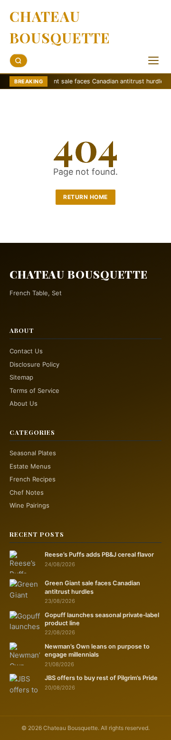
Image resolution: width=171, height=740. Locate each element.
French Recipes (33, 479)
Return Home (85, 196)
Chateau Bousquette (60, 27)
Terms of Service (34, 390)
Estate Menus (30, 466)
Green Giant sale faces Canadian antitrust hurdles (80, 81)
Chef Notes (27, 492)
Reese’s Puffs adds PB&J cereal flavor (99, 554)
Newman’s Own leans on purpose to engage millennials (97, 650)
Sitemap (21, 377)
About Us (24, 403)
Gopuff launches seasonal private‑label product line (102, 619)
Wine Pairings (29, 505)
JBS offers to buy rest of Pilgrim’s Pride (101, 677)
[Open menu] (153, 60)
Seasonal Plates (33, 453)
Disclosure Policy (34, 364)
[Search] (18, 60)
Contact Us (26, 351)
